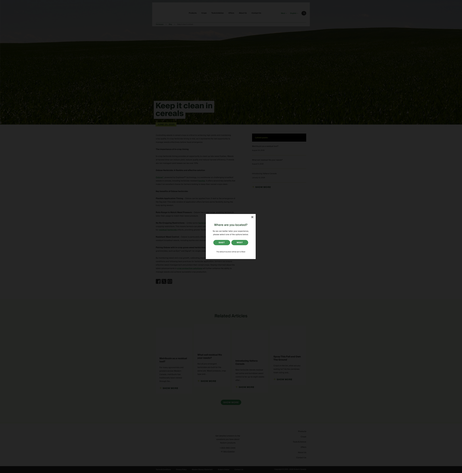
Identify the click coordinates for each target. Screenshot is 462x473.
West (240, 242)
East (222, 242)
